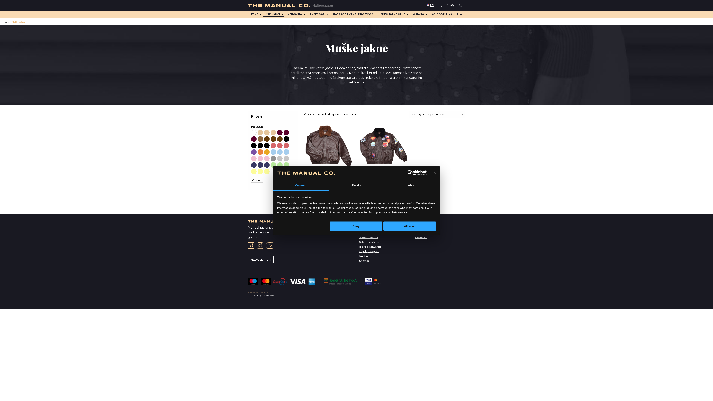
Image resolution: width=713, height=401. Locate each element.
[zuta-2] (267, 171)
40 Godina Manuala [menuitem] (447, 14)
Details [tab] (356, 185)
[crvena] (273, 145)
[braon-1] (267, 139)
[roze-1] (260, 158)
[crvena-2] (286, 145)
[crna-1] (254, 145)
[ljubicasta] (254, 152)
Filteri (256, 116)
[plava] (273, 152)
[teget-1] (260, 165)
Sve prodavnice (368, 237)
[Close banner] (434, 173)
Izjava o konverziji (370, 246)
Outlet (257, 180)
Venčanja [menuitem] (295, 14)
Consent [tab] (300, 185)
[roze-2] (267, 158)
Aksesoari (421, 237)
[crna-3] (267, 145)
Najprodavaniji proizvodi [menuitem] (353, 14)
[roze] (254, 158)
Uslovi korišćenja (369, 242)
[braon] (260, 139)
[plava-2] (286, 152)
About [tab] (412, 185)
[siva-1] (280, 158)
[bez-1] (267, 132)
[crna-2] (260, 145)
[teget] (254, 165)
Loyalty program (369, 251)
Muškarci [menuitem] (273, 14)
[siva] (273, 158)
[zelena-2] (286, 165)
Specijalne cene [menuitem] (392, 14)
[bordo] (280, 132)
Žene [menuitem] (254, 14)
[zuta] (254, 171)
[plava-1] (280, 152)
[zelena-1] (280, 165)
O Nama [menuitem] (418, 14)
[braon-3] (280, 139)
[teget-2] (267, 165)
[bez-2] (273, 132)
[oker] (267, 152)
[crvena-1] (280, 145)
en (432, 5)
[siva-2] (286, 158)
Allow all (409, 226)
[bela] (254, 132)
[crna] (286, 139)
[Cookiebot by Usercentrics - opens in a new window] (410, 173)
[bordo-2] (254, 139)
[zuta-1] (260, 171)
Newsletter (261, 259)
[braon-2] (273, 139)
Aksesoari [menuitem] (318, 14)
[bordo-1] (286, 132)
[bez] (260, 132)
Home (6, 22)
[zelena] (273, 165)
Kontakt (364, 256)
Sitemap (364, 261)
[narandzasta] (260, 152)
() (452, 5)
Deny (356, 226)
